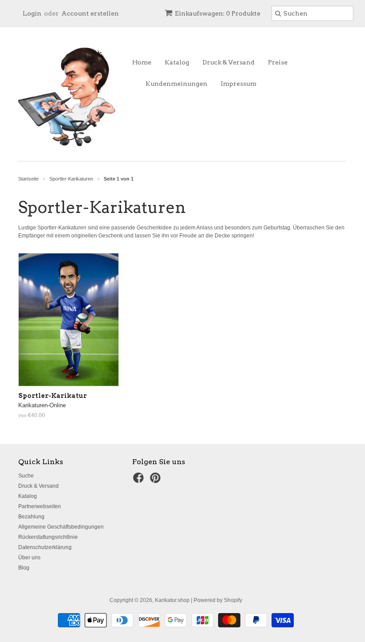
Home (141, 62)
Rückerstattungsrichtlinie (48, 537)
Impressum (238, 83)
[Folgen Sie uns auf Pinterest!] (156, 481)
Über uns (29, 557)
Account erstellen (90, 13)
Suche (26, 476)
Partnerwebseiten (39, 506)
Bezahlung (31, 517)
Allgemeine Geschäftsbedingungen (61, 527)
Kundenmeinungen (176, 83)
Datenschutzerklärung (45, 547)
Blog (23, 568)
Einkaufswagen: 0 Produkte (217, 13)
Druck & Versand (229, 62)
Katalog (177, 62)
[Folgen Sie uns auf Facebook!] (139, 481)
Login (32, 13)
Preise (278, 62)
